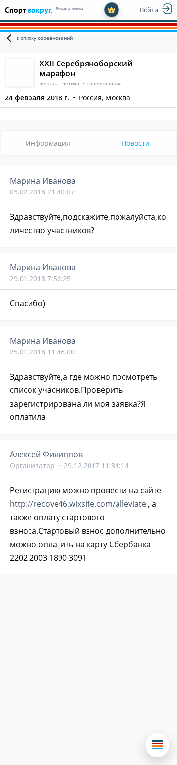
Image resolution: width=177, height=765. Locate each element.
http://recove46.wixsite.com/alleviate (78, 503)
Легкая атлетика (69, 8)
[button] (157, 745)
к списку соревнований (45, 37)
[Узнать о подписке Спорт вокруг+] (111, 9)
